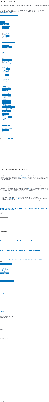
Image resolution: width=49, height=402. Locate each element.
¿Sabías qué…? (4, 222)
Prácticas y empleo (4, 282)
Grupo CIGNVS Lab (6, 38)
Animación (4, 118)
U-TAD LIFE (5, 112)
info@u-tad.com (2, 311)
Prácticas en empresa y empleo (7, 108)
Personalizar (14, 15)
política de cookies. (14, 13)
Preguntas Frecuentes (5, 99)
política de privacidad (8, 13)
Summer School (5, 86)
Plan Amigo (5, 98)
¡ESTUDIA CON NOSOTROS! (6, 264)
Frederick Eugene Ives (22, 177)
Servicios (4, 104)
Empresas (3, 283)
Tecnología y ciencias (5, 229)
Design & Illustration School (7, 85)
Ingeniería (4, 54)
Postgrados (4, 72)
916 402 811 (7, 312)
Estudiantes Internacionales (6, 127)
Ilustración (4, 52)
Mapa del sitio (4, 399)
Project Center (4, 115)
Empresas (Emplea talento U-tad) (8, 109)
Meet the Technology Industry (7, 79)
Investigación (4, 36)
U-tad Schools (5, 80)
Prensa (3, 133)
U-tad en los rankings (6, 33)
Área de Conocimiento (6, 47)
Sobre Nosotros (5, 26)
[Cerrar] (10, 138)
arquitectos (29, 188)
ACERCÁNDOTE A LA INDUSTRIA (6, 281)
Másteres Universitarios (6, 63)
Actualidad (4, 130)
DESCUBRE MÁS (4, 273)
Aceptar (3, 15)
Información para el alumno (7, 105)
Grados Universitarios (6, 61)
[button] (24, 164)
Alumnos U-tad (4, 223)
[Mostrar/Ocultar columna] (7, 36)
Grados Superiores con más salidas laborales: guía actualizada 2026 (16, 240)
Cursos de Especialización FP (7, 66)
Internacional (5, 125)
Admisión (4, 90)
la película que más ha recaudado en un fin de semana (40, 201)
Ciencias (4, 58)
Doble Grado (3, 270)
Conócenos (5, 28)
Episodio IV (5, 182)
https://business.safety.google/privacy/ (6, 12)
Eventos (3, 131)
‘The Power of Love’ (26, 178)
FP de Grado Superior (6, 67)
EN (0, 18)
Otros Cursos (3, 75)
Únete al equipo (5, 34)
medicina (42, 189)
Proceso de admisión (6, 93)
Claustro (4, 32)
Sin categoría (3, 228)
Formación (4, 45)
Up (11, 197)
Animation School (5, 81)
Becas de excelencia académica (8, 96)
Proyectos (4, 114)
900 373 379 (9, 313)
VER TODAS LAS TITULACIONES (6, 87)
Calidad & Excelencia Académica (8, 42)
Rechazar (8, 15)
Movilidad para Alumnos (5, 126)
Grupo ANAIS (5, 41)
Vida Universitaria (5, 111)
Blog (2, 132)
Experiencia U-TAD (6, 101)
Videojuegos (5, 53)
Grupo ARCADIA (5, 37)
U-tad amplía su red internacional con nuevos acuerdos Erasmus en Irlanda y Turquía (21, 259)
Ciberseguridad (5, 57)
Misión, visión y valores (6, 29)
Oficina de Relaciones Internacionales (7, 128)
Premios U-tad (4, 227)
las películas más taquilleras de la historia (10, 200)
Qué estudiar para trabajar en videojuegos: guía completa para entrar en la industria (20, 250)
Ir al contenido (2, 16)
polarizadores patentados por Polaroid (14, 198)
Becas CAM (5, 97)
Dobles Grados (5, 62)
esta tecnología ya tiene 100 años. (22, 175)
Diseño (4, 51)
